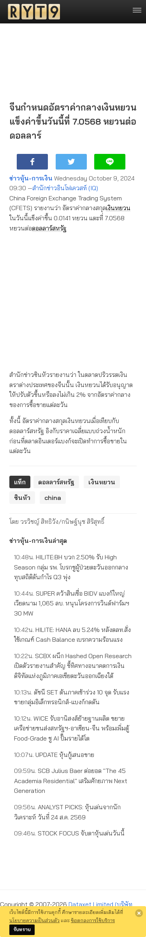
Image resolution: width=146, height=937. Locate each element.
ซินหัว (22, 498)
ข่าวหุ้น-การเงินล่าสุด (38, 540)
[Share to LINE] (109, 162)
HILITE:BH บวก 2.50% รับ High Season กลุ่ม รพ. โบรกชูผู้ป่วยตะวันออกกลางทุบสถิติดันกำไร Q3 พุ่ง (71, 567)
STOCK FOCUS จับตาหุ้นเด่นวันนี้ (69, 833)
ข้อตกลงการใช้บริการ (93, 920)
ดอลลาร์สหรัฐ (49, 228)
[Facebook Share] (32, 162)
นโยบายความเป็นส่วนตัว (34, 920)
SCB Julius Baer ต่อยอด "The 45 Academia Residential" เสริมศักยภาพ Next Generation (70, 780)
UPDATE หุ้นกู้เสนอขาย (54, 755)
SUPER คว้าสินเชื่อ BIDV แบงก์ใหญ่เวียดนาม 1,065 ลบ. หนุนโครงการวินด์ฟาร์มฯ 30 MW (71, 603)
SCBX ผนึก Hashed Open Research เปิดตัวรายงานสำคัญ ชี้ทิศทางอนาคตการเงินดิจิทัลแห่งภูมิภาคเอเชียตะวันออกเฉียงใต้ (73, 666)
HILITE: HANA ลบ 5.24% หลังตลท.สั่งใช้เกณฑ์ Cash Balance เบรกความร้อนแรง (72, 635)
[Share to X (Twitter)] (71, 162)
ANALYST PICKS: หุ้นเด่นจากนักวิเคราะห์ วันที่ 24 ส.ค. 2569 (67, 812)
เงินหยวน (118, 208)
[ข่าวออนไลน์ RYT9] (31, 11)
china (52, 498)
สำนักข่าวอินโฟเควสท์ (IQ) (65, 188)
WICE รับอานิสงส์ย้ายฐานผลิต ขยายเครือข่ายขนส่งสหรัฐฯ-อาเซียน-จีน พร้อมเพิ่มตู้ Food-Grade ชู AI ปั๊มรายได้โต (71, 728)
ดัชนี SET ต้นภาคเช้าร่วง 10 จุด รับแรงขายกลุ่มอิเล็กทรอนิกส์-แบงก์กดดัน (71, 697)
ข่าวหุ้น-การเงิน (31, 178)
